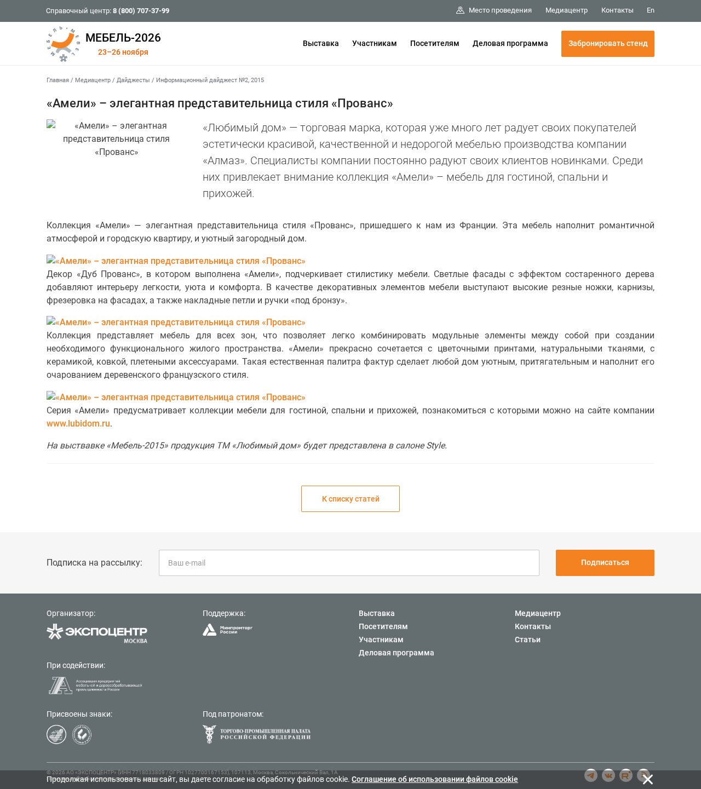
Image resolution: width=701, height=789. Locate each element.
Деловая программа (510, 43)
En (650, 10)
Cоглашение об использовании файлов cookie (435, 779)
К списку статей (351, 498)
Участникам (374, 43)
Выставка (321, 43)
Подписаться (605, 562)
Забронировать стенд (608, 43)
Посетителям (434, 43)
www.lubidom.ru (78, 423)
